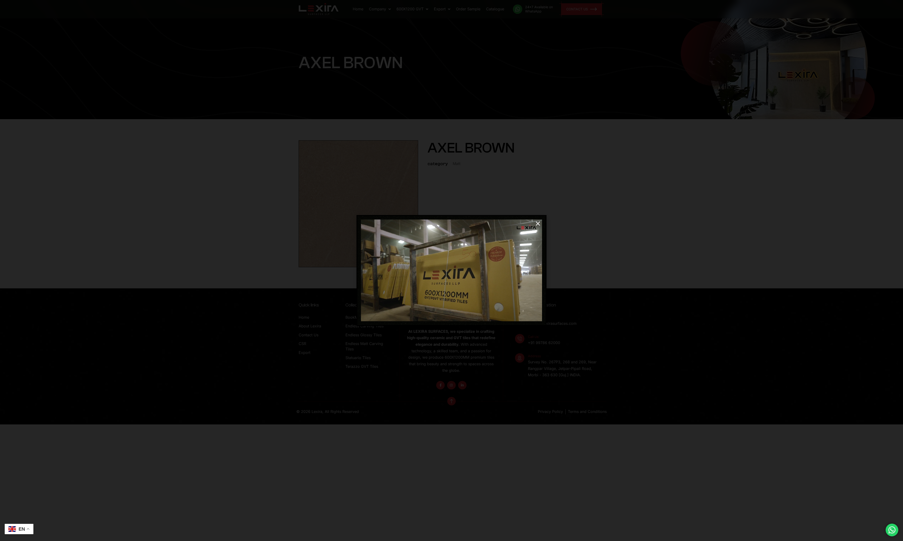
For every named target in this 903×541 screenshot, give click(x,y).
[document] (451, 270)
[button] (538, 224)
